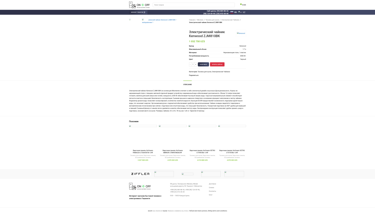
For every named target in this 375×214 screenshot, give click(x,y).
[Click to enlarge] (146, 19)
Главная (192, 20)
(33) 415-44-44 (222, 14)
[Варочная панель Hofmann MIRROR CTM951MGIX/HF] (173, 137)
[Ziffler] (140, 174)
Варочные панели (149, 155)
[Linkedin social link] (207, 75)
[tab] (187, 84)
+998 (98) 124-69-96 (192, 190)
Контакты (212, 191)
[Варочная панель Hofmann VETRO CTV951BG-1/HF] (202, 137)
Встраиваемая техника (143, 157)
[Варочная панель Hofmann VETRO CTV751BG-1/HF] (232, 137)
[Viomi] (234, 174)
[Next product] (195, 27)
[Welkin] (211, 174)
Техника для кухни (212, 20)
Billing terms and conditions (217, 211)
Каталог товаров (137, 12)
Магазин (200, 20)
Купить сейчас (217, 64)
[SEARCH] (232, 5)
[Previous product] (190, 27)
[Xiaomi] (164, 174)
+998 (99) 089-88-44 (177, 190)
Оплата (211, 187)
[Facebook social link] (200, 75)
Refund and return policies (198, 211)
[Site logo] (139, 5)
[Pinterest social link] (204, 75)
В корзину (203, 64)
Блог (210, 195)
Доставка (212, 184)
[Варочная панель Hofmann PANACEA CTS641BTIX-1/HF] (143, 137)
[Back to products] (192, 27)
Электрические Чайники (230, 20)
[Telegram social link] (209, 75)
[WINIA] (187, 174)
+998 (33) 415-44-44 (177, 192)
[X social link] (202, 75)
